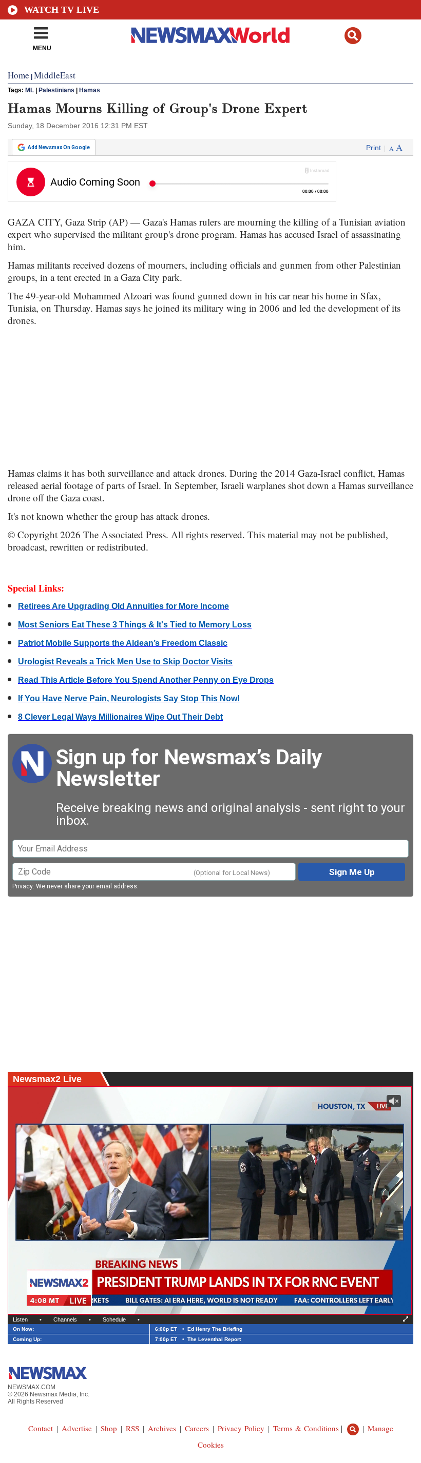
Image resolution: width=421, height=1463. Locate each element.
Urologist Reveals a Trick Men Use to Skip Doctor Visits (125, 661)
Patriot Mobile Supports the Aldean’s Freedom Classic (122, 643)
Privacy (22, 886)
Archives (162, 1428)
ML (29, 90)
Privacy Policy (241, 1428)
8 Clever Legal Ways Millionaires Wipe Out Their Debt (120, 717)
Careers (197, 1428)
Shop (109, 1428)
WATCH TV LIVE (61, 10)
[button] (353, 35)
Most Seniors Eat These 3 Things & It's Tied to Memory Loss (135, 624)
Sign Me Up (352, 872)
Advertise (77, 1428)
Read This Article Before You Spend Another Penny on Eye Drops (146, 680)
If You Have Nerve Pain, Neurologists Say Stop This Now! (129, 698)
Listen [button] (20, 1319)
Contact (40, 1428)
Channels (65, 1319)
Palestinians (56, 90)
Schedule (114, 1319)
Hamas (89, 90)
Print (373, 148)
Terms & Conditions (306, 1428)
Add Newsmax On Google (59, 147)
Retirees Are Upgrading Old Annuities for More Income (123, 606)
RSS (132, 1428)
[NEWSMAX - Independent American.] (210, 35)
